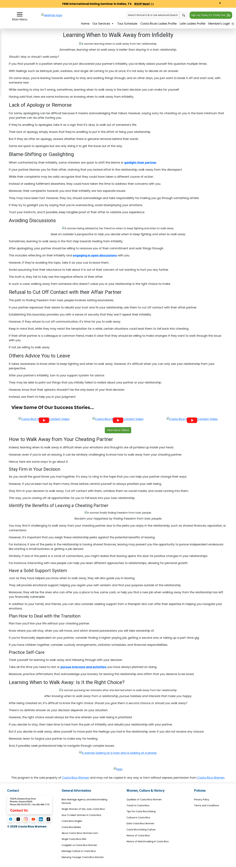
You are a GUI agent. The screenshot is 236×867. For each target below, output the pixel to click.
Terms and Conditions (206, 805)
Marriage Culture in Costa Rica (79, 851)
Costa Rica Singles (72, 821)
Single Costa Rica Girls (74, 839)
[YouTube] (33, 819)
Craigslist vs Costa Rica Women (79, 845)
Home (85, 24)
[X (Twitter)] (18, 819)
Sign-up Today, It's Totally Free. (209, 15)
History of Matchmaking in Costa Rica (148, 841)
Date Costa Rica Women (140, 823)
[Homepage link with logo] (118, 769)
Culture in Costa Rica (138, 817)
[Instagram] (26, 819)
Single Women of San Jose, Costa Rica (83, 809)
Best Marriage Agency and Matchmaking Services (84, 801)
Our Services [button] (101, 24)
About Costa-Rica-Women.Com (80, 833)
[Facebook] (10, 819)
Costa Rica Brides (71, 827)
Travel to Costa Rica (138, 805)
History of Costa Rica (138, 835)
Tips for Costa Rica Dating (141, 811)
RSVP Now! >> (144, 4)
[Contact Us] (29, 804)
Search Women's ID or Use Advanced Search (153, 15)
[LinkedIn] (41, 819)
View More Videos (118, 430)
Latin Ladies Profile (192, 24)
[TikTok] (48, 819)
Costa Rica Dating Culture (141, 829)
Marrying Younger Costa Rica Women (83, 857)
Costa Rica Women (75, 778)
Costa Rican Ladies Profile (158, 24)
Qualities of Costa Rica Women (144, 799)
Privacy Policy (201, 799)
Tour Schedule (127, 24)
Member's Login (219, 24)
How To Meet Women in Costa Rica (81, 815)
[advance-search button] (184, 15)
